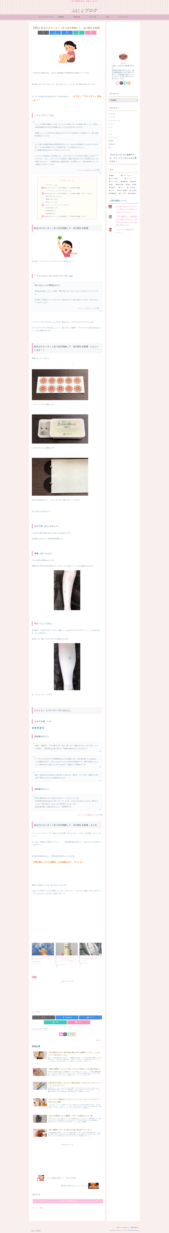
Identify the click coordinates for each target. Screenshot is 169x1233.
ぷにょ (123, 63)
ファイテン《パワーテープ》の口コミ (57, 205)
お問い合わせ (134, 1227)
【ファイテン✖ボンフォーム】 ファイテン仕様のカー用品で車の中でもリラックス (91, 958)
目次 (65, 180)
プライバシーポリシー (123, 1227)
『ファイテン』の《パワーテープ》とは (58, 190)
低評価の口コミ (51, 213)
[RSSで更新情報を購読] (73, 1034)
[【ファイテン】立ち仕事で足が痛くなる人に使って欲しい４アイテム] (43, 949)
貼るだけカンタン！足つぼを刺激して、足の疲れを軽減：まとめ (65, 216)
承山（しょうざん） (52, 202)
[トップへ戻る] (166, 1230)
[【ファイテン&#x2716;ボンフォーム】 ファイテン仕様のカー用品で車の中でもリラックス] (90, 949)
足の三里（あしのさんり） (54, 196)
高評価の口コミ (51, 210)
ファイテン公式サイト (85, 170)
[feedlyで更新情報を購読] (69, 1034)
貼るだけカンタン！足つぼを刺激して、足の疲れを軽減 (63, 187)
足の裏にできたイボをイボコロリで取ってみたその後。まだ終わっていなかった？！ (126, 209)
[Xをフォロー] (65, 1034)
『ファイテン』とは (50, 185)
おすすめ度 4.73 (51, 208)
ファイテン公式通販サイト (86, 815)
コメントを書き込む (68, 1201)
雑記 (35, 977)
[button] (90, 33)
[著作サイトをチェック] (61, 1034)
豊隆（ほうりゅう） (52, 199)
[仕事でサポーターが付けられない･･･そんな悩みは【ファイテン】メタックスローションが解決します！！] (67, 949)
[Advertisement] (67, 995)
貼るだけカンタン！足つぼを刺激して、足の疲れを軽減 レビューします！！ (69, 193)
